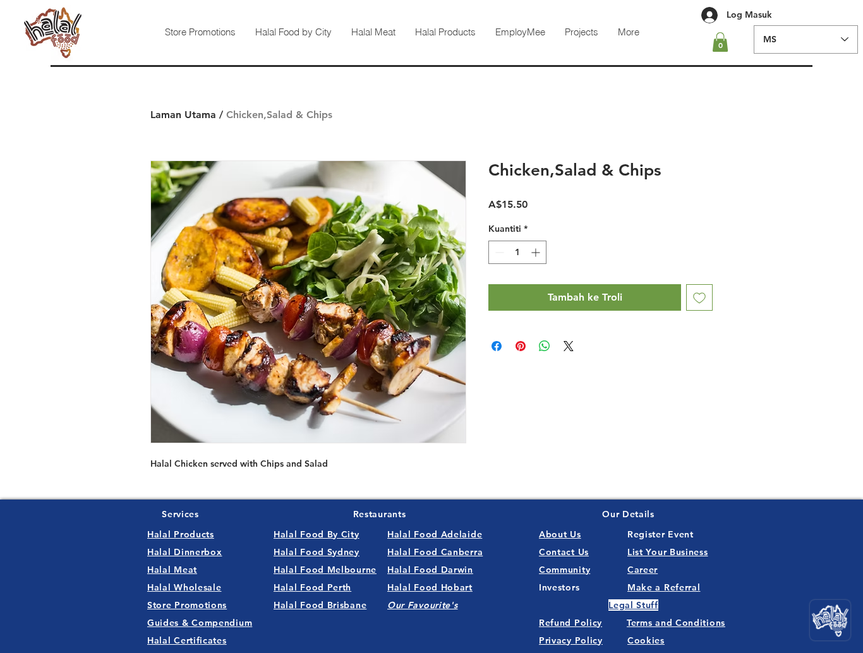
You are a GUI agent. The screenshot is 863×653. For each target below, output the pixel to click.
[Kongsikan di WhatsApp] (544, 346)
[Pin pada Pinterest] (520, 346)
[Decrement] (498, 252)
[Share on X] (568, 346)
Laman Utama (183, 115)
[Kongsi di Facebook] (496, 346)
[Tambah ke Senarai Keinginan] (699, 297)
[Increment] (537, 252)
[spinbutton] (517, 252)
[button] (720, 42)
